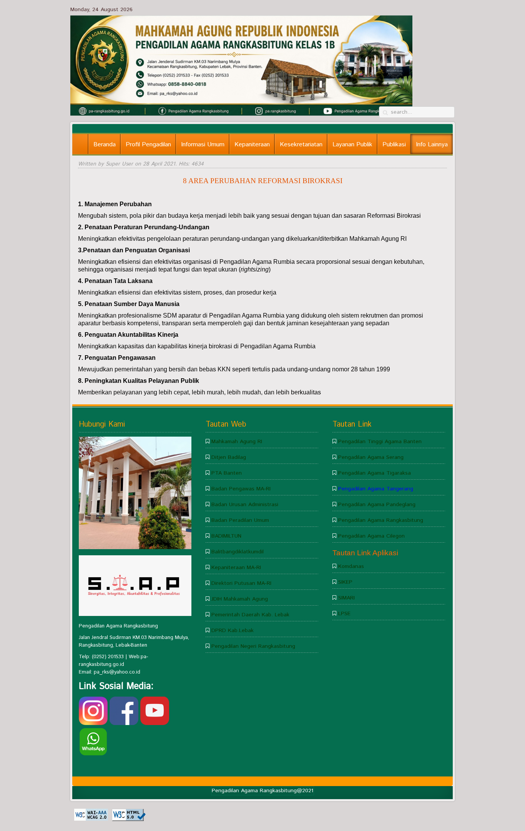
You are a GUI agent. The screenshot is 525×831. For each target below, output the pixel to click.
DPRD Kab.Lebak (232, 630)
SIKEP (345, 582)
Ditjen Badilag (228, 457)
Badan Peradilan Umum (240, 520)
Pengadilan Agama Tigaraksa (374, 473)
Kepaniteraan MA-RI (236, 567)
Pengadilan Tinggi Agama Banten (380, 441)
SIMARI (346, 598)
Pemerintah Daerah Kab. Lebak (250, 615)
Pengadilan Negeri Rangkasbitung (253, 646)
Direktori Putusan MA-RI (241, 583)
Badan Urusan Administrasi (244, 504)
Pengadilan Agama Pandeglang (376, 504)
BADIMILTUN (226, 536)
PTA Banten (226, 473)
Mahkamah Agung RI (236, 441)
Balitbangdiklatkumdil (237, 552)
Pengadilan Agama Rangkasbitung (380, 520)
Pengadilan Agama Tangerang (375, 489)
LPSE (344, 613)
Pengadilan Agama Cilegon (371, 536)
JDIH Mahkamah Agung (239, 599)
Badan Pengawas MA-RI (241, 489)
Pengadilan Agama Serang (371, 457)
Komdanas (351, 566)
